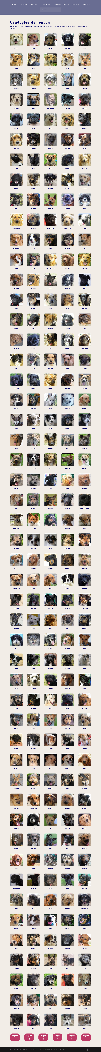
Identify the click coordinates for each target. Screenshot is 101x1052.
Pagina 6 (86, 1037)
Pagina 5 (72, 1037)
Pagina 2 (29, 1037)
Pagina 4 (57, 1037)
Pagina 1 (15, 1037)
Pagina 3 (43, 1037)
